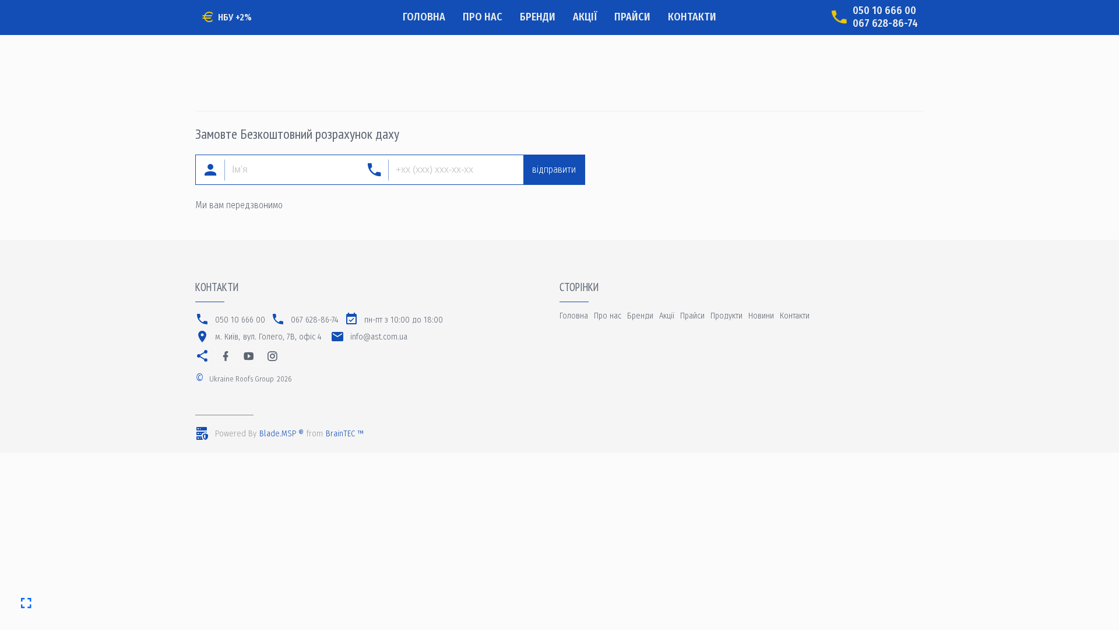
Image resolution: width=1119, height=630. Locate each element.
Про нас (482, 16)
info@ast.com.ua (378, 337)
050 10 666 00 (884, 11)
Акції (585, 16)
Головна (424, 16)
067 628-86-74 (885, 24)
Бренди (537, 16)
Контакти (692, 16)
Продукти (726, 316)
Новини (761, 316)
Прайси (632, 16)
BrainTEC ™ (345, 434)
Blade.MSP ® (281, 434)
